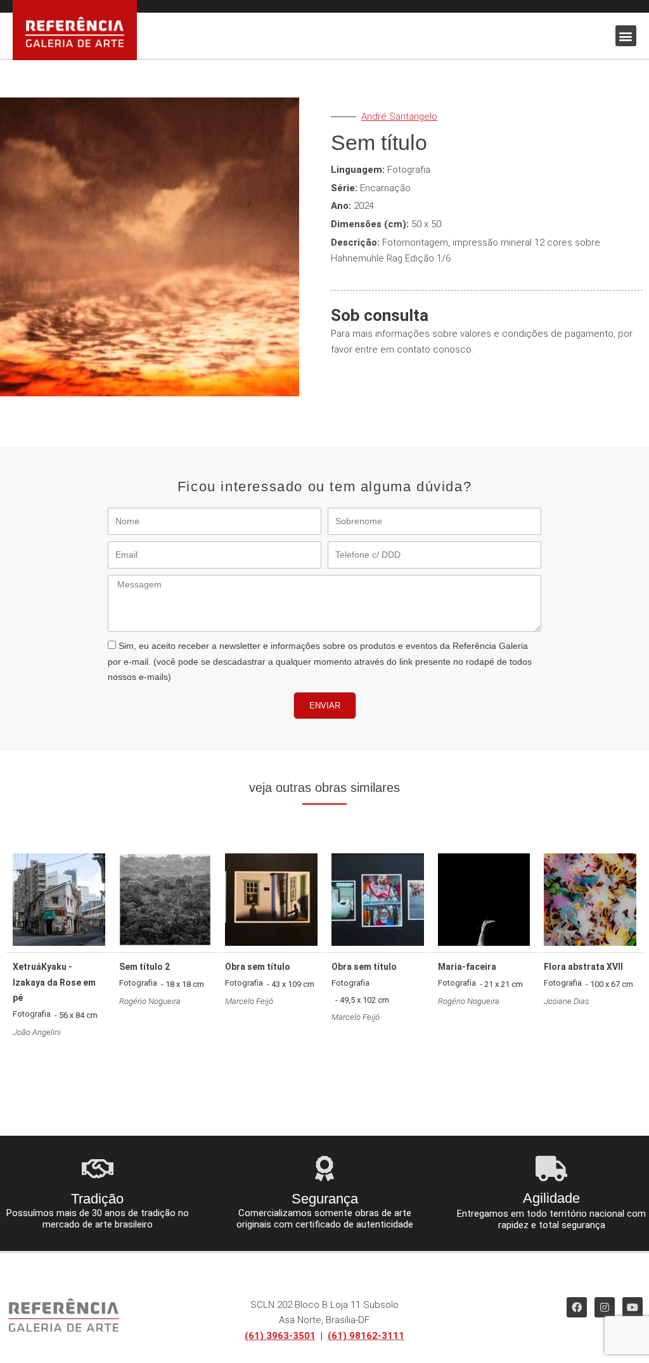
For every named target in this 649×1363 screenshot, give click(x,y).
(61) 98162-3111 (366, 1335)
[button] (625, 35)
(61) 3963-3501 (280, 1335)
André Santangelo (399, 116)
